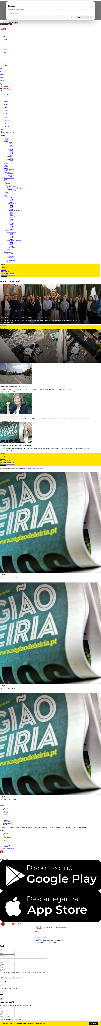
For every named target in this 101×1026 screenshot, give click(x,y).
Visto (5, 180)
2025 (11, 143)
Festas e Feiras (10, 175)
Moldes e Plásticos (11, 203)
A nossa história (11, 256)
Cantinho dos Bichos (9, 178)
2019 (11, 155)
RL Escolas (6, 193)
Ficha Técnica (10, 257)
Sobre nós (6, 254)
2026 (11, 161)
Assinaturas (6, 834)
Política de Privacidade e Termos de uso (33, 468)
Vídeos (5, 182)
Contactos (9, 262)
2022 (11, 153)
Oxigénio (9, 176)
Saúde (5, 165)
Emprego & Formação (9, 253)
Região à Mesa (7, 170)
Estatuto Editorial (11, 260)
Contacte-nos (3, 22)
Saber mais (3, 270)
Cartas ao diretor (11, 189)
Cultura (5, 168)
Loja (12, 22)
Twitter (5, 809)
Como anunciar (7, 252)
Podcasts (6, 192)
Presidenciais (10, 159)
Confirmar (3, 991)
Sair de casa (7, 172)
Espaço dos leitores (11, 186)
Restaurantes (10, 173)
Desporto (6, 166)
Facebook (5, 808)
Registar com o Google (8, 977)
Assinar (9, 22)
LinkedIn (5, 812)
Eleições (6, 141)
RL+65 (5, 195)
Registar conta (19, 977)
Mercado (6, 163)
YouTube (5, 814)
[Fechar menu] (9, 88)
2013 (11, 148)
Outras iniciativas (11, 247)
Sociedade (6, 138)
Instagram (5, 811)
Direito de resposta (11, 190)
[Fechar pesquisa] (91, 6)
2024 (11, 152)
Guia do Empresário (12, 198)
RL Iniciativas (7, 230)
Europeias (9, 156)
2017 (11, 146)
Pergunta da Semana (9, 169)
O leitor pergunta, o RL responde (15, 188)
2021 (11, 145)
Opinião (6, 179)
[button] (50, 68)
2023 (11, 202)
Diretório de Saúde (11, 223)
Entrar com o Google (50, 942)
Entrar (15, 22)
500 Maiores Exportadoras (13, 210)
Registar (7, 132)
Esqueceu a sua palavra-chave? (42, 940)
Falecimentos (7, 249)
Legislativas (10, 149)
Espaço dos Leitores (9, 185)
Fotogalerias (7, 183)
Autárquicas (10, 142)
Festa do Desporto (11, 232)
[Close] (36, 935)
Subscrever (3, 276)
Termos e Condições (12, 259)
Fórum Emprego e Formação (14, 240)
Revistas (6, 196)
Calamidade (7, 139)
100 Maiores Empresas (12, 216)
